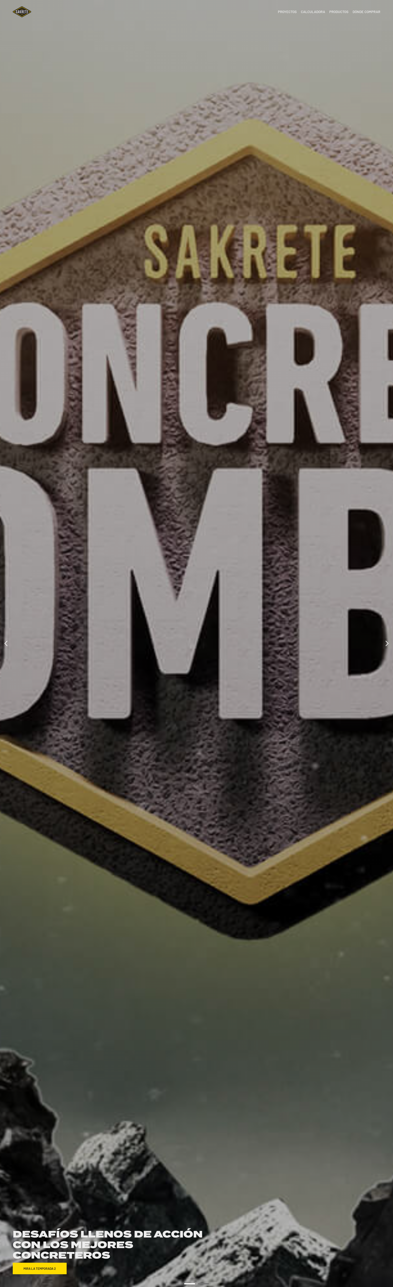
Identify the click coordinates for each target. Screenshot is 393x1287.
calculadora (313, 12)
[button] (6, 643)
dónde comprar (366, 12)
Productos (338, 12)
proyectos (287, 12)
